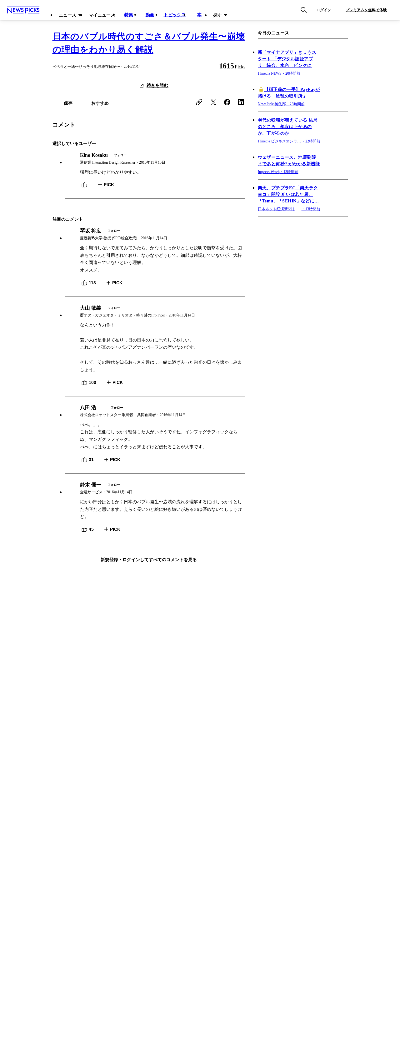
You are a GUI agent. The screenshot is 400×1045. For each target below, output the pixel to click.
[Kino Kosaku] (155, 159)
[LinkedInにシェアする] (241, 102)
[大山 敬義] (155, 311)
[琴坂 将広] (155, 234)
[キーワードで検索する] (304, 10)
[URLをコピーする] (199, 102)
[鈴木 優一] (155, 488)
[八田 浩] (155, 411)
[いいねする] (84, 184)
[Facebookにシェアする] (227, 102)
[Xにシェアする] (213, 102)
